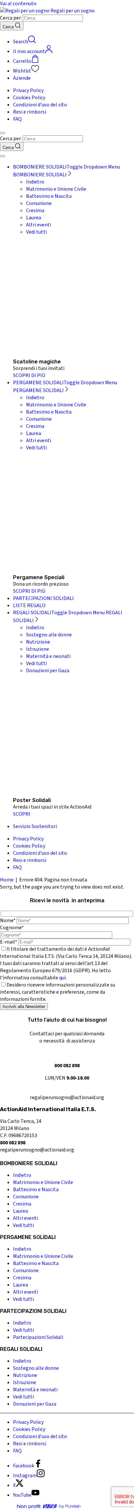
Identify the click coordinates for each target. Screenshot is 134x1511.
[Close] (2, 156)
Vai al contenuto (18, 3)
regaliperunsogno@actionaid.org (67, 1097)
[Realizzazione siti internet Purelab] (49, 1507)
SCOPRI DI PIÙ (29, 375)
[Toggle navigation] (2, 133)
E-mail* (8, 942)
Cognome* (12, 927)
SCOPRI (21, 814)
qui (62, 977)
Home (7, 879)
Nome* (8, 920)
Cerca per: (11, 17)
